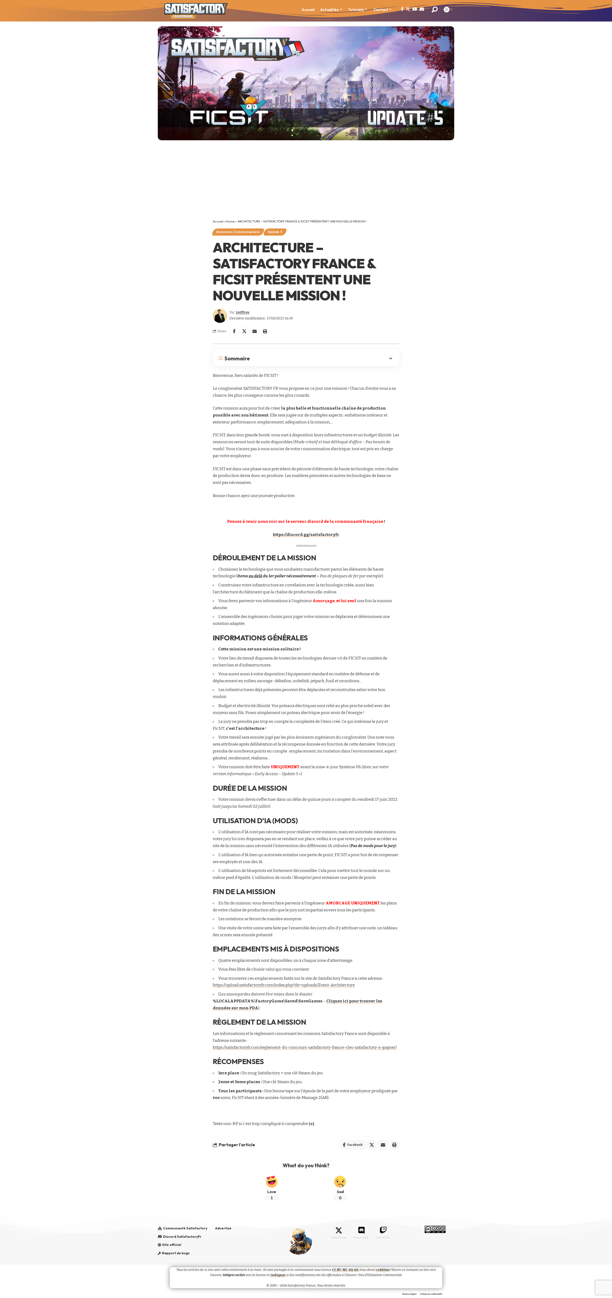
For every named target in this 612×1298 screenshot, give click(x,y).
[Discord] (422, 9)
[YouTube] (414, 9)
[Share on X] (244, 331)
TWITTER (338, 1237)
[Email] (254, 331)
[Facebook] (402, 9)
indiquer (278, 1275)
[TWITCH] (383, 1230)
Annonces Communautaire (238, 232)
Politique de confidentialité (431, 1294)
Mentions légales (409, 1294)
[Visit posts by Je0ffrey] (220, 315)
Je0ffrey (242, 312)
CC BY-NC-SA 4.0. (345, 1269)
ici (312, 1123)
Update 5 (275, 232)
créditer (383, 1269)
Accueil (218, 221)
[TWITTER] (338, 1230)
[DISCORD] (361, 1230)
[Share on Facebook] (234, 331)
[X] (408, 9)
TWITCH (383, 1237)
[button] (435, 9)
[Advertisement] (306, 183)
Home (230, 221)
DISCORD (361, 1237)
